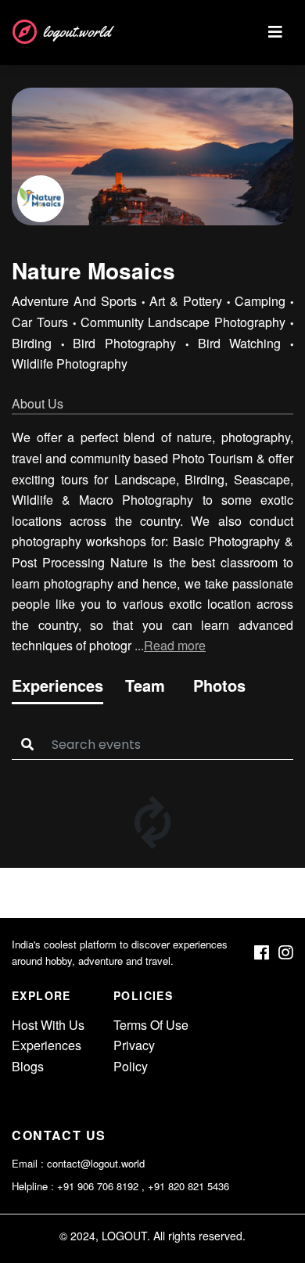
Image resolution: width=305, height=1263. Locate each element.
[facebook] (261, 953)
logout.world (76, 31)
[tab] (57, 688)
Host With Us (48, 1025)
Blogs (28, 1066)
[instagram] (285, 953)
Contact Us (59, 1135)
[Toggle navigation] (275, 32)
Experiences (46, 1045)
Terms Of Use (150, 1025)
